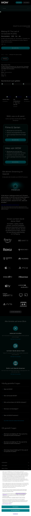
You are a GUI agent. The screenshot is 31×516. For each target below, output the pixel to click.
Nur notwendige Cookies (15, 510)
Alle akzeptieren (15, 506)
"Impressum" (4, 494)
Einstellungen (15, 513)
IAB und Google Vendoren (6, 503)
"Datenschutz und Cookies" (21, 493)
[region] (15, 493)
